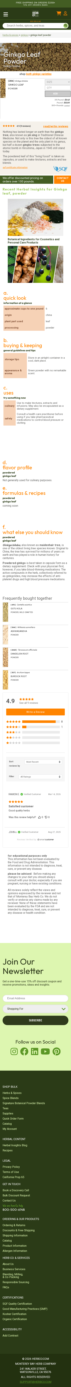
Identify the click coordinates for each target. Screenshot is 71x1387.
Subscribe (35, 1020)
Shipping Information (15, 1235)
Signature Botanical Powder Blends (24, 1103)
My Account (10, 1129)
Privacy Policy (11, 1166)
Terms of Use (11, 1172)
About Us (8, 1264)
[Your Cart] (59, 14)
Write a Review (35, 712)
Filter (11, 776)
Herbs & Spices (12, 1093)
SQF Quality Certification (17, 1303)
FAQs (6, 1287)
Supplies (8, 1113)
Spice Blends (11, 1098)
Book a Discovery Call (16, 1190)
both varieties (39, 74)
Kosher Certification (14, 1314)
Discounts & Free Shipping (19, 1230)
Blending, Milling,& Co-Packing (13, 1276)
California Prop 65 (13, 1177)
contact (67, 105)
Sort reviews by (14, 763)
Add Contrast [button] (10, 1335)
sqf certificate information (15, 167)
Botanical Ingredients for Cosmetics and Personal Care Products (33, 241)
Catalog (7, 1123)
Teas (5, 1108)
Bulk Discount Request (16, 1195)
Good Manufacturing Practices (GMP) (25, 1309)
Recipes (8, 1150)
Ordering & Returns (14, 1225)
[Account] (65, 14)
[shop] (14, 14)
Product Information (15, 1245)
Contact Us (63, 180)
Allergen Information (15, 1251)
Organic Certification (15, 1319)
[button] (35, 722)
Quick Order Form (13, 1118)
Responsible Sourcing (16, 1282)
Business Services (14, 1269)
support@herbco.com (35, 1382)
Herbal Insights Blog (15, 1145)
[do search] (65, 25)
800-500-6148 (35, 21)
